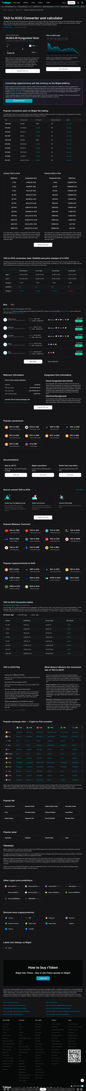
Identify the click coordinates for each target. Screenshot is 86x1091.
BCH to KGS (34, 586)
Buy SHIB (37, 1041)
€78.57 (28, 745)
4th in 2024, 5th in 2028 (70, 6)
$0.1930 (18, 771)
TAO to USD (54, 530)
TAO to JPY (14, 547)
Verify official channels (57, 1029)
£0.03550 (74, 775)
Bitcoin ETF (38, 1058)
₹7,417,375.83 (64, 732)
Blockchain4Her (7, 1066)
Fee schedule (55, 1061)
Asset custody (55, 1049)
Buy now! (69, 123)
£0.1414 (74, 771)
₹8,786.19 (63, 745)
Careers (5, 1032)
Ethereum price (39, 1049)
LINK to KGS (14, 578)
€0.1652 (29, 771)
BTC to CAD (54, 435)
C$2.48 (38, 754)
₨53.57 (50, 771)
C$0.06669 (39, 775)
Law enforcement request (75, 1027)
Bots (20, 1055)
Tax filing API (55, 1063)
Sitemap (5, 1069)
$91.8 (17, 745)
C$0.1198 (39, 758)
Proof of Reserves (7, 1046)
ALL (56, 1089)
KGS (43, 1089)
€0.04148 (29, 775)
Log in (64, 2)
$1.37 (17, 741)
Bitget (4, 10)
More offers (33, 361)
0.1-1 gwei (26, 6)
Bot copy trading (23, 1052)
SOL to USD (74, 427)
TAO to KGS (75, 530)
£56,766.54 (75, 732)
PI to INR (33, 444)
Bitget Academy (7, 1035)
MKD (17, 1089)
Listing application (56, 1035)
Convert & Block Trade (25, 1038)
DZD (30, 1089)
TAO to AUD (14, 539)
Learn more (79, 489)
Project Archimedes (57, 1046)
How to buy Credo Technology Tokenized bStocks (16, 1011)
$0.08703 (19, 758)
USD (23, 1089)
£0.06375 (74, 758)
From (8, 44)
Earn (20, 1044)
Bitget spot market (19, 313)
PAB (36, 1089)
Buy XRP (37, 1035)
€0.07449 (29, 758)
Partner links (6, 1055)
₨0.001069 (51, 767)
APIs (20, 1058)
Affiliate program (56, 1041)
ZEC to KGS (74, 569)
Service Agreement (73, 1024)
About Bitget (6, 1024)
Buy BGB (37, 1038)
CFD (20, 1029)
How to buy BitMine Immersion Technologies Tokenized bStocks (63, 1011)
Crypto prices (11, 10)
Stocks (20, 1035)
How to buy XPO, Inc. (51, 1002)
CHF (49, 1089)
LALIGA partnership (8, 1058)
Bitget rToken (38, 1078)
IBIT (37, 6)
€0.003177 (29, 780)
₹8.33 (61, 758)
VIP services (55, 1038)
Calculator (38, 1055)
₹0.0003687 (63, 767)
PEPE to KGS (14, 586)
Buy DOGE (38, 1032)
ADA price (37, 1066)
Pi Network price (39, 1063)
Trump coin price (39, 1072)
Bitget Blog (5, 1038)
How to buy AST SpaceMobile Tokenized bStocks (59, 1005)
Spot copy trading (23, 1046)
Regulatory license (73, 1035)
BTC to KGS (14, 569)
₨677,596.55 (51, 736)
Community (6, 1029)
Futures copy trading (24, 1049)
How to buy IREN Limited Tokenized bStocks (57, 1014)
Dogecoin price (39, 1075)
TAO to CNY (34, 530)
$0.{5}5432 (19, 762)
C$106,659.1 (40, 732)
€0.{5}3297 (29, 767)
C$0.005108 (40, 780)
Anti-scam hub (55, 1032)
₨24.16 (50, 758)
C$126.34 (39, 745)
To (7, 51)
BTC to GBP (34, 435)
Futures (21, 1027)
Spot (20, 1024)
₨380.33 (50, 741)
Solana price (38, 1069)
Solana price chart (40, 1052)
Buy (79, 321)
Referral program (56, 1058)
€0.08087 (29, 749)
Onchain (21, 1032)
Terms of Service (72, 1044)
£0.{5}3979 (75, 762)
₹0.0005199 (63, 762)
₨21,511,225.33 (52, 732)
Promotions (55, 1055)
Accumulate (53, 6)
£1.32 (73, 754)
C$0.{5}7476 (40, 762)
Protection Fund (7, 1049)
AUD (69, 1089)
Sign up (71, 2)
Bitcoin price (38, 1046)
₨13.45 (50, 775)
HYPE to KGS (55, 578)
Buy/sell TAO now (22, 71)
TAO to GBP (34, 547)
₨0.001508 (51, 762)
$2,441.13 (19, 736)
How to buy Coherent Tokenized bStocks (14, 1005)
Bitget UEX (5, 1052)
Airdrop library (22, 1080)
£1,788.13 (75, 736)
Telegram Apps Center (25, 1075)
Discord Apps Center (24, 1078)
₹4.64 (61, 775)
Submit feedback (56, 1024)
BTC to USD (14, 427)
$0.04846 (19, 775)
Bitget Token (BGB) (8, 1041)
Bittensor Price (19, 10)
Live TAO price (63, 69)
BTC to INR (13, 444)
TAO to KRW (75, 539)
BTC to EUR (14, 435)
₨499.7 (50, 754)
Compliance (71, 1032)
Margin (21, 1041)
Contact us (5, 1027)
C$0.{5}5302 (40, 767)
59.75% (12, 6)
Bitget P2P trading (8, 311)
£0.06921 (74, 749)
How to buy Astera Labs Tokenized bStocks (14, 1008)
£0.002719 (75, 780)
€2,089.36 (29, 736)
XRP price (38, 1061)
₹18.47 (62, 771)
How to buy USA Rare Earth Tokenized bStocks (58, 1008)
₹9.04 (61, 749)
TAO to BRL (54, 547)
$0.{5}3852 (19, 767)
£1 (73, 741)
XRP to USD (54, 427)
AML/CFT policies (72, 1038)
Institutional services (57, 1044)
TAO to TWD (14, 530)
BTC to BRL (74, 435)
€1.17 (28, 741)
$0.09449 (19, 749)
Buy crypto (38, 1024)
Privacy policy (71, 1041)
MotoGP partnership (8, 1061)
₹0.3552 (62, 780)
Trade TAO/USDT (53, 361)
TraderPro (21, 1063)
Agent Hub (22, 1061)
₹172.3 (62, 754)
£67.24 (74, 745)
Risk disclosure (72, 1046)
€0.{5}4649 (29, 762)
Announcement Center (9, 1044)
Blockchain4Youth (7, 1063)
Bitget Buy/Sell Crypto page (17, 91)
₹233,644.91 (63, 736)
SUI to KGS (74, 578)
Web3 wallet (22, 1066)
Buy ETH (37, 1029)
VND (62, 1089)
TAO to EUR (34, 539)
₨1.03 (49, 780)
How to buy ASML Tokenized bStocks (13, 1014)
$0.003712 (19, 780)
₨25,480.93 (51, 745)
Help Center (55, 1027)
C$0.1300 (39, 749)
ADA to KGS (34, 578)
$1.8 (17, 754)
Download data (56, 1052)
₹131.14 (62, 741)
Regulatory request (73, 1029)
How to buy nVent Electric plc (11, 1002)
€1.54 (28, 754)
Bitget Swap (22, 1072)
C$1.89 (38, 741)
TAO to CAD (54, 539)
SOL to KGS (54, 569)
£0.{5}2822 (75, 767)
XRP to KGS (34, 569)
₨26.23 (50, 749)
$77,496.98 (19, 732)
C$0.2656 (39, 771)
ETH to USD (34, 427)
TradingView (22, 1069)
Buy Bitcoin (38, 1027)
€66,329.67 (30, 732)
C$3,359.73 (40, 736)
